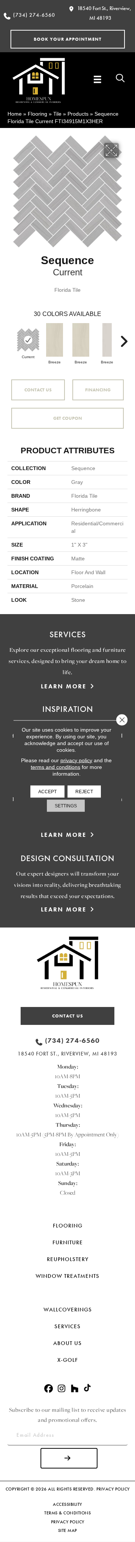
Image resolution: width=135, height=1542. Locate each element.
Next (123, 337)
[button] (67, 39)
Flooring (37, 114)
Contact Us (38, 390)
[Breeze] (54, 340)
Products (78, 114)
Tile (57, 114)
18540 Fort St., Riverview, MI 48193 (67, 1053)
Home (15, 114)
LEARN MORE (64, 686)
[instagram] (61, 1389)
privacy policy (76, 760)
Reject (84, 791)
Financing (98, 390)
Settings (66, 805)
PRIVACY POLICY (113, 1489)
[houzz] (74, 1389)
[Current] (28, 339)
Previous (11, 337)
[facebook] (48, 1389)
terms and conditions (55, 767)
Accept (47, 791)
